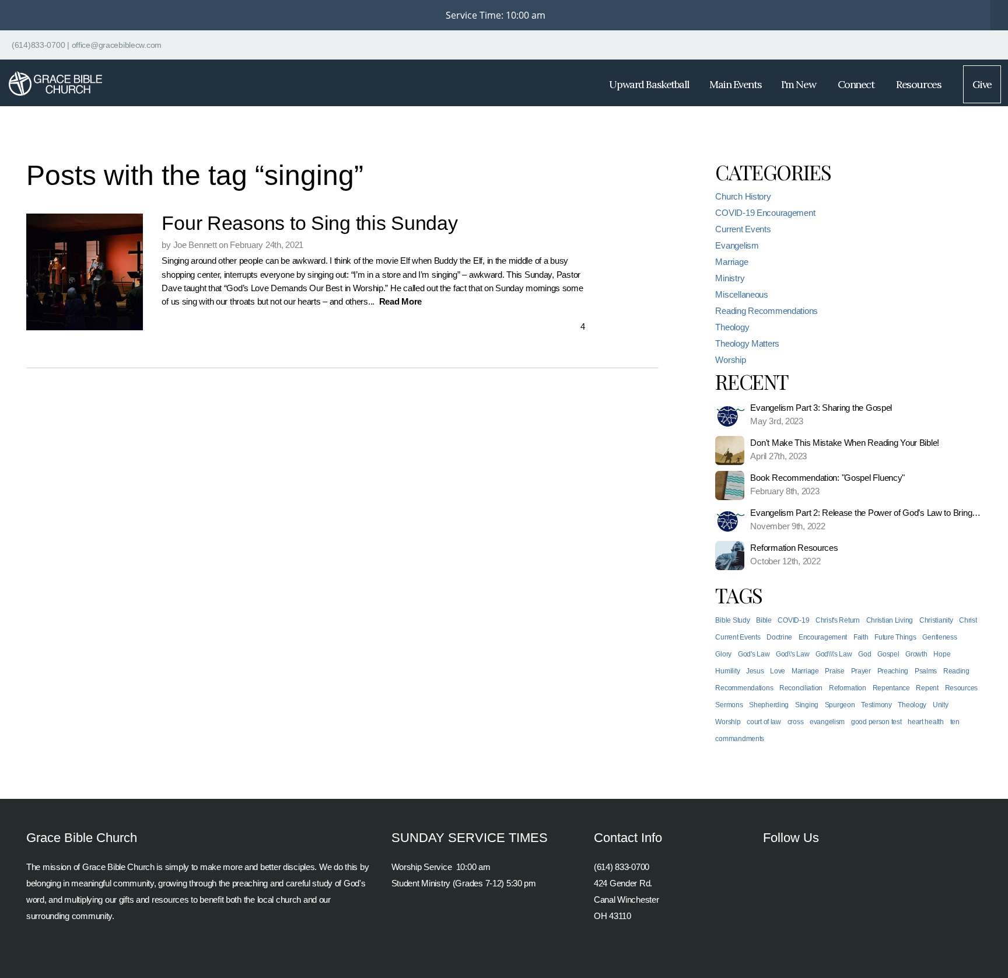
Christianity (936, 620)
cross (796, 722)
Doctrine (779, 637)
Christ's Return (838, 620)
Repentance (891, 688)
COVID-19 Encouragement (765, 213)
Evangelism (736, 245)
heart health (926, 722)
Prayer (861, 671)
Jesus (755, 671)
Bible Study (732, 620)
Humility (727, 671)
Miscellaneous (741, 294)
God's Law (753, 654)
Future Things (895, 637)
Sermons (729, 705)
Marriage (731, 262)
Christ (968, 620)
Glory (723, 654)
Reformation (847, 688)
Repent (927, 688)
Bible (764, 620)
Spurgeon (840, 705)
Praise (834, 671)
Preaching (892, 671)
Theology (732, 327)
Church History (743, 196)
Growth (916, 654)
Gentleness (939, 637)
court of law (764, 722)
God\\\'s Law (834, 654)
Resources (919, 84)
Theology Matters (747, 343)
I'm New (799, 84)
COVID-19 (793, 620)
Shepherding (769, 705)
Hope (941, 654)
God (864, 654)
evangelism (827, 722)
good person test (876, 722)
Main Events (735, 84)
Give (982, 84)
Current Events (743, 229)
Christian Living (890, 620)
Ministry (729, 278)
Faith (861, 637)
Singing (806, 705)
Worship (730, 360)
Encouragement (823, 637)
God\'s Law (792, 654)
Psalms (926, 671)
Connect (857, 84)
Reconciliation (800, 688)
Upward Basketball (649, 84)
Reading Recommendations (766, 311)
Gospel (888, 654)
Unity (941, 705)
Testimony (876, 705)
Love (777, 671)
